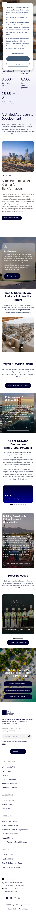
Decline (18, 64)
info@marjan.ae (9, 879)
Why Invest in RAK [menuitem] (8, 767)
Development (11, 276)
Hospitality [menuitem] (7, 816)
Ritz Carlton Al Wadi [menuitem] (9, 822)
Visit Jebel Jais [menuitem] (7, 855)
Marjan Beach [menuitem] (7, 805)
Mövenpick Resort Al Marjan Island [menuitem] (15, 830)
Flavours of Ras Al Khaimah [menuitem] (12, 867)
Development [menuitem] (8, 795)
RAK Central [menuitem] (6, 809)
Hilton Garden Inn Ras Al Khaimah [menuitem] (14, 842)
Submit (28, 736)
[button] (11, 504)
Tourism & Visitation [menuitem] (9, 784)
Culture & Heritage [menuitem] (9, 780)
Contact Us (16, 751)
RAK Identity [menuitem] (6, 771)
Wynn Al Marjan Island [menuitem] (10, 826)
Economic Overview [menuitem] (9, 788)
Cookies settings (18, 53)
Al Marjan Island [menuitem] (8, 801)
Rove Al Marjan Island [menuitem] (10, 834)
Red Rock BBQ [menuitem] (7, 859)
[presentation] (4, 414)
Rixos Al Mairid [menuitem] (7, 838)
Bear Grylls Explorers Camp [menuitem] (12, 863)
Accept (18, 59)
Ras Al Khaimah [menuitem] (8, 762)
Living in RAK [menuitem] (7, 775)
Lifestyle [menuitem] (6, 849)
